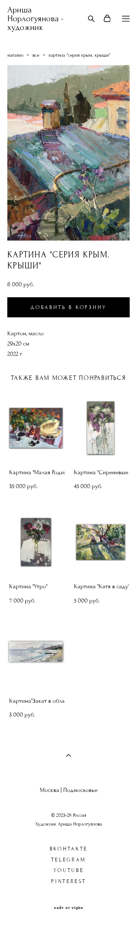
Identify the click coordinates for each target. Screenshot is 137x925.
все (36, 55)
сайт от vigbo (68, 908)
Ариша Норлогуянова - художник (35, 18)
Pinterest (68, 881)
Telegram (69, 860)
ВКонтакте (69, 849)
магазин (15, 55)
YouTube (68, 870)
